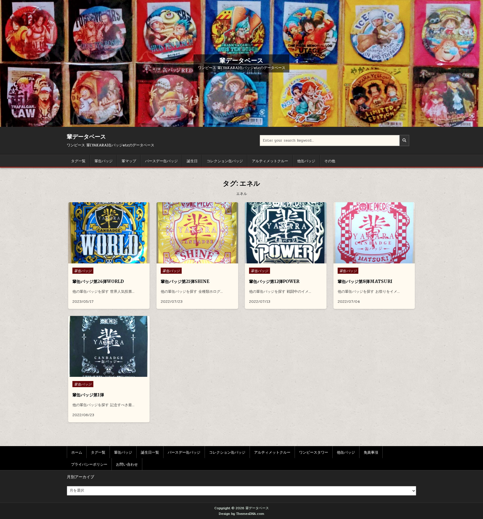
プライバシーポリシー (89, 464)
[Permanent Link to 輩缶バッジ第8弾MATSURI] (374, 232)
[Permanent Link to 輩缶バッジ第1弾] (109, 346)
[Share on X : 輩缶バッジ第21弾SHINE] (193, 260)
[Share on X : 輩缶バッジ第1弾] (104, 374)
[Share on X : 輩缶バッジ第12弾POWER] (281, 260)
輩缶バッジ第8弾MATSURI (366, 281)
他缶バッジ (306, 160)
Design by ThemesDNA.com (241, 513)
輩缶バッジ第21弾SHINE (185, 281)
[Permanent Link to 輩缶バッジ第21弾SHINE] (197, 232)
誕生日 (192, 160)
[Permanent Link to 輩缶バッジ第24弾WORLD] (109, 232)
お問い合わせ (127, 464)
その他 (329, 160)
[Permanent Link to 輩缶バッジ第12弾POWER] (285, 232)
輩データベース (241, 60)
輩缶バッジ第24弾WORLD (98, 281)
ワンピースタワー (313, 452)
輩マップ (129, 160)
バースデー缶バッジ (161, 160)
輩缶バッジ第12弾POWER (274, 281)
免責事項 (371, 452)
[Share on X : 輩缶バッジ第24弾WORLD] (104, 260)
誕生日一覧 (150, 452)
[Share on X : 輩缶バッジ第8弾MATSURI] (369, 260)
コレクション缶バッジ (225, 160)
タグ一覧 (78, 160)
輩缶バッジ (103, 160)
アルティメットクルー (270, 160)
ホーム (76, 452)
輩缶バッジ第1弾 (88, 394)
